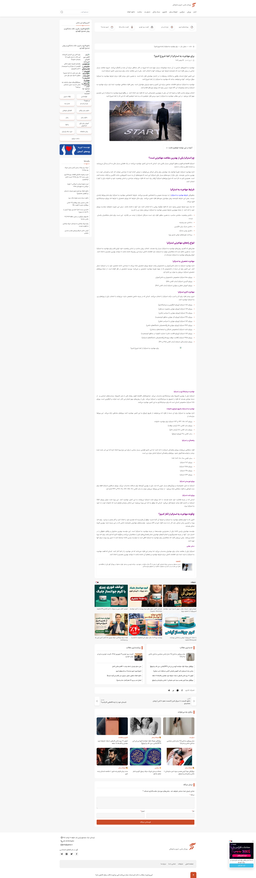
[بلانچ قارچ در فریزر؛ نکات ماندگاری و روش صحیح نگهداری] (76, 35)
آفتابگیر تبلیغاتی (67, 111)
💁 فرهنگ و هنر (156, 738)
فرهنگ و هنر (173, 12)
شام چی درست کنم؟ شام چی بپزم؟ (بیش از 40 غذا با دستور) (75, 211)
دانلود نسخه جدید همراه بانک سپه (78, 198)
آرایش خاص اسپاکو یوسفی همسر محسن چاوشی (76, 232)
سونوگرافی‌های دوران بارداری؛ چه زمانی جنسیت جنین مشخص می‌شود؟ (71, 84)
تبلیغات (180, 864)
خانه (190, 47)
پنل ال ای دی (84, 104)
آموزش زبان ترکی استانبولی (84, 124)
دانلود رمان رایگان (84, 111)
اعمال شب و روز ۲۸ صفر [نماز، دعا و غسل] (129, 680)
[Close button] (253, 841)
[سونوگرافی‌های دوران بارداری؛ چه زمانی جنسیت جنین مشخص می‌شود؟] (86, 85)
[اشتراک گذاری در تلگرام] (169, 690)
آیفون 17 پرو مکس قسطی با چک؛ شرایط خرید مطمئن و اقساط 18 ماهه (172, 676)
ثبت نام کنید (241, 865)
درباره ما (163, 864)
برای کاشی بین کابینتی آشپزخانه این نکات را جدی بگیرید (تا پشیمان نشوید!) (71, 57)
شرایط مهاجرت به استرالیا (179, 195)
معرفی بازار (183, 47)
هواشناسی (84, 97)
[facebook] (77, 854)
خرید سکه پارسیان (67, 132)
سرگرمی (182, 12)
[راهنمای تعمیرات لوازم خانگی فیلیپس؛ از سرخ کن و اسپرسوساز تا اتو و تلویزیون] (86, 67)
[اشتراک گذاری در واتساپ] (177, 690)
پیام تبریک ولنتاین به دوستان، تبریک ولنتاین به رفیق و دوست (75, 225)
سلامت (139, 12)
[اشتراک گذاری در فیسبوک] (182, 690)
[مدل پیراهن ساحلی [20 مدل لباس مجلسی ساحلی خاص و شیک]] (190, 657)
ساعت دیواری (76, 139)
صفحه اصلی (189, 864)
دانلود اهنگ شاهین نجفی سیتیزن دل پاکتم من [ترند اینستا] (124, 676)
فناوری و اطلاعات (123, 738)
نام (193, 811)
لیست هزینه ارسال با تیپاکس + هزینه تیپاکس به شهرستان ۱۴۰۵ (77, 185)
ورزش (189, 12)
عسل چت (67, 104)
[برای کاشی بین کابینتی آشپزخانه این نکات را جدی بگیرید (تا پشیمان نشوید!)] (86, 58)
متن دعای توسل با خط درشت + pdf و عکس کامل (126, 666)
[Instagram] (67, 854)
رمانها (67, 125)
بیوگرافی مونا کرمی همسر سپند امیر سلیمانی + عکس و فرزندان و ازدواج (172, 680)
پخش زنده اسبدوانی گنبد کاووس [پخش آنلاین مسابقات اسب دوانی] (173, 671)
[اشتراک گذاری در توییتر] (173, 690)
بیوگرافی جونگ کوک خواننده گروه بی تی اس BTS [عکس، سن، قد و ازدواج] (171, 666)
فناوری (164, 12)
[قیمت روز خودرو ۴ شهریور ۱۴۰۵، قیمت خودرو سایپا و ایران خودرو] (138, 657)
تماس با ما (172, 864)
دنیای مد (147, 12)
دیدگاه (192, 795)
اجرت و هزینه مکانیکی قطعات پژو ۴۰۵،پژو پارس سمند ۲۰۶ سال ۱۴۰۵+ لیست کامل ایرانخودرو (76, 177)
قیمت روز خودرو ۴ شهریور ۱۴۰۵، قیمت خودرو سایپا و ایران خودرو (115, 655)
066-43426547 (68, 841)
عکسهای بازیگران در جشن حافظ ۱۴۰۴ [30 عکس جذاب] (76, 218)
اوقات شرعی (67, 97)
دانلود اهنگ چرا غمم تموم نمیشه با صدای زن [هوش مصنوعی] (76, 192)
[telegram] (62, 854)
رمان (67, 118)
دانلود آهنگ (131, 12)
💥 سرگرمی (158, 768)
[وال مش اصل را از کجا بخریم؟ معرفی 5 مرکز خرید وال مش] (86, 76)
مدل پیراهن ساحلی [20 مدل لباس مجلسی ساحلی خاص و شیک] (166, 655)
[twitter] (72, 854)
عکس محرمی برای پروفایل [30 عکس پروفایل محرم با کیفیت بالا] (77, 204)
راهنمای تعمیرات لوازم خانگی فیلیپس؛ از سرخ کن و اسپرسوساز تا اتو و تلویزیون (71, 66)
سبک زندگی (156, 12)
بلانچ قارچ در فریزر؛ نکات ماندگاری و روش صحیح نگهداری (76, 47)
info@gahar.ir (68, 845)
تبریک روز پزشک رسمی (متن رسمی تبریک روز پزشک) (76, 169)
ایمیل (142, 811)
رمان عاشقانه (84, 132)
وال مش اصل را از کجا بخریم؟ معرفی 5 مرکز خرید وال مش (71, 74)
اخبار (194, 12)
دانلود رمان (84, 118)
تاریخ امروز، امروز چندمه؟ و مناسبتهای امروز (128, 671)
